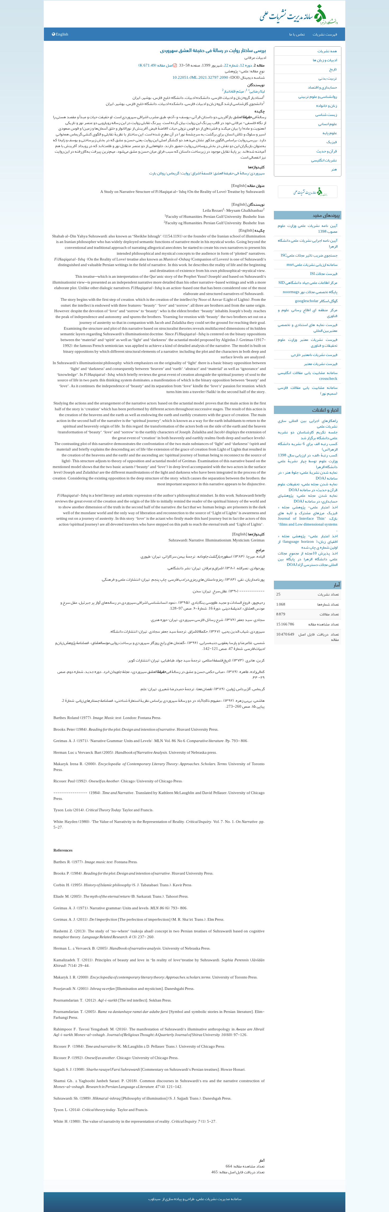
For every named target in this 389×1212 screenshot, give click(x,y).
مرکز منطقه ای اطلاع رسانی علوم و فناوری (307, 312)
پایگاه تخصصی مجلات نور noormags (310, 292)
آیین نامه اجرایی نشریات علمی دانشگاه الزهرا (307, 243)
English (61, 34)
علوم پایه (330, 132)
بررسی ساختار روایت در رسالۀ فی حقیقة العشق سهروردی (213, 49)
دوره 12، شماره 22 (238, 65)
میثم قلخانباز (234, 91)
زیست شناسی (326, 114)
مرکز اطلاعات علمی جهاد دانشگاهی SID (307, 282)
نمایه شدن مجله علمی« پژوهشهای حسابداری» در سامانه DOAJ (307, 498)
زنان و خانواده (326, 105)
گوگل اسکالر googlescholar (316, 301)
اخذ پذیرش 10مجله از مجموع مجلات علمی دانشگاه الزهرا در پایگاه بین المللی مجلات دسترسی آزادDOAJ (307, 558)
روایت (185, 173)
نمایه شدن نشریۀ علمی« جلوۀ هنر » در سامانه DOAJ (307, 475)
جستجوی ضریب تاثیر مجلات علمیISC (309, 255)
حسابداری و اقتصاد (322, 87)
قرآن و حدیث (326, 151)
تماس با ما (297, 34)
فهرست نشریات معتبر (320, 363)
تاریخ (333, 69)
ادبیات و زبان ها (325, 60)
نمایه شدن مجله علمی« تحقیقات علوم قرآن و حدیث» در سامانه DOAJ (307, 486)
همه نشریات (327, 51)
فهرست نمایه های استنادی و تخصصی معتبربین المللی (307, 327)
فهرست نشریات (325, 34)
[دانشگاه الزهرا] (307, 192)
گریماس (173, 173)
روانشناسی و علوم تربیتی (317, 96)
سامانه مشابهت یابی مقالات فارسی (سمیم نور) (307, 390)
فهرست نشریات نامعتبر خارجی (314, 354)
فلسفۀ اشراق (202, 173)
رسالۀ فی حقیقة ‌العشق (231, 173)
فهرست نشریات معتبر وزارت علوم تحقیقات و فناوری (307, 342)
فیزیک (332, 142)
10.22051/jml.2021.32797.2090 (200, 77)
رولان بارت (157, 173)
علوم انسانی (327, 123)
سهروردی (257, 173)
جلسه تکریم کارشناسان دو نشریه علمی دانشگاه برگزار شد (307, 435)
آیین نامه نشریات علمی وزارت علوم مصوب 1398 (307, 228)
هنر (334, 169)
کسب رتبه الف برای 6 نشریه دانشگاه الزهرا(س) (307, 446)
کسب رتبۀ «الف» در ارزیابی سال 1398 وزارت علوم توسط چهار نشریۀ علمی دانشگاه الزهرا (307, 460)
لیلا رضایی (256, 91)
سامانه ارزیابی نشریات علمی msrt (312, 264)
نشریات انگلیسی (324, 160)
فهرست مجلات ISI (323, 273)
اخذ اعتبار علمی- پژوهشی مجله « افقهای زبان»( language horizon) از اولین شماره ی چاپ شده (307, 541)
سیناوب (154, 1198)
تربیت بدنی (328, 78)
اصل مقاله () (156, 65)
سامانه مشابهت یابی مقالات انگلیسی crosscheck (307, 375)
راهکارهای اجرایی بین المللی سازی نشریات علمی (307, 423)
